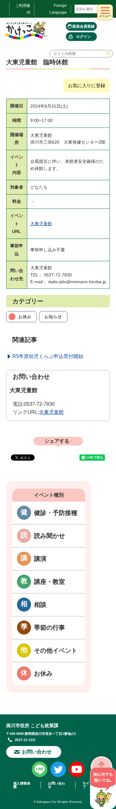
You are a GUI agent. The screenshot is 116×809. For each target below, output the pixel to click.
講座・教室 (49, 581)
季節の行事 (49, 627)
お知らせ (53, 316)
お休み (24, 316)
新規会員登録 (83, 26)
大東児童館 (41, 223)
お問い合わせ (37, 751)
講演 (40, 558)
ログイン (83, 36)
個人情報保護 (21, 785)
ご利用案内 (22, 9)
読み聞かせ (49, 535)
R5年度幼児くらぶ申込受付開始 (47, 356)
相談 (40, 604)
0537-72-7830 (39, 404)
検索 (109, 53)
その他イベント (55, 650)
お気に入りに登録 (86, 85)
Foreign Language (58, 9)
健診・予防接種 (55, 512)
